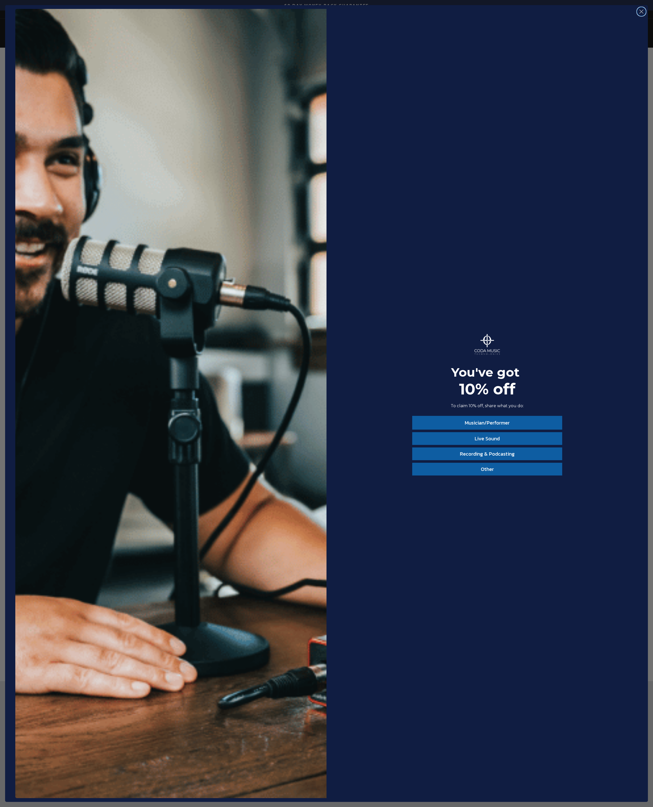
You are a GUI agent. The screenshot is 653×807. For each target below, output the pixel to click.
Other (487, 469)
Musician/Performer (487, 423)
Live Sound (487, 438)
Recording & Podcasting (487, 454)
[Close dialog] (641, 11)
